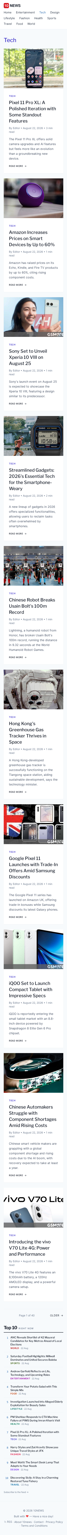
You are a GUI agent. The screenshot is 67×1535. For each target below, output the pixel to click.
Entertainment (25, 12)
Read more (18, 166)
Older (56, 1315)
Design (55, 12)
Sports (51, 18)
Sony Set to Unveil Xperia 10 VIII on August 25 (28, 357)
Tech (42, 12)
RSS (9, 1521)
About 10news (23, 1521)
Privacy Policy (54, 1521)
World (31, 24)
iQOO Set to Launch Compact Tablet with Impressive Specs (30, 989)
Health (38, 18)
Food (19, 24)
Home (8, 12)
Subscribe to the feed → (16, 1492)
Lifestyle (9, 18)
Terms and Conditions (34, 1525)
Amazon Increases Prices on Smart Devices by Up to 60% (32, 238)
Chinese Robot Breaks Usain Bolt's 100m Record (32, 606)
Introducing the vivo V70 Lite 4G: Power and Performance (30, 1248)
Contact (39, 1521)
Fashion (24, 18)
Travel (8, 24)
